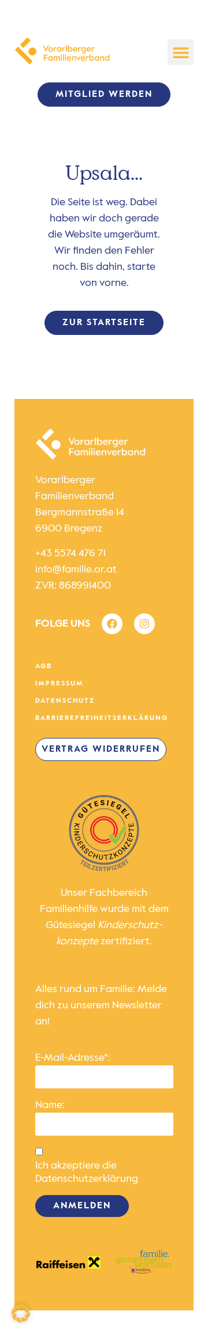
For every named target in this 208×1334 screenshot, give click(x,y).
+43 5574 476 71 (70, 553)
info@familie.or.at (76, 569)
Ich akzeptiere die (86, 1172)
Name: (50, 1105)
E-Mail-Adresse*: (72, 1058)
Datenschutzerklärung (86, 1179)
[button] (181, 52)
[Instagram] (144, 623)
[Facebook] (112, 623)
